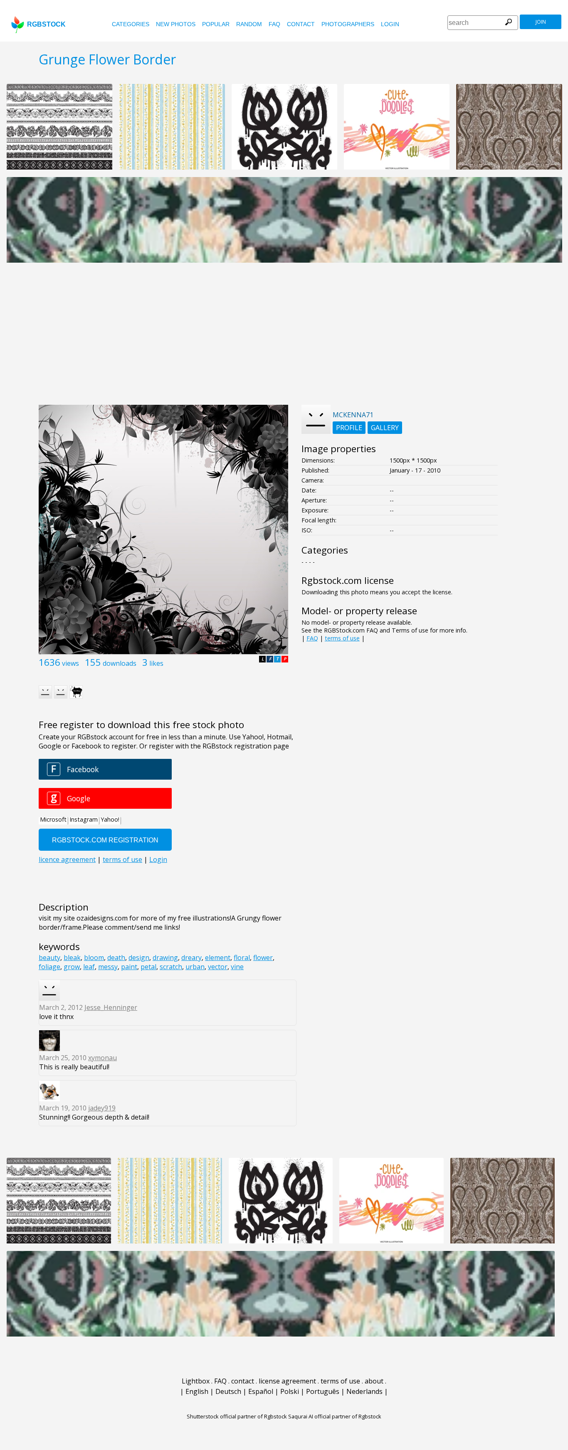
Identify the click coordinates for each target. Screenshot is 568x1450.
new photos (175, 24)
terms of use (342, 638)
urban (195, 966)
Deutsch (228, 1391)
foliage (49, 966)
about (374, 1381)
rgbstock (46, 24)
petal (148, 966)
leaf (89, 966)
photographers (347, 24)
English (196, 1391)
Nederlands (364, 1391)
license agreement (287, 1381)
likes (156, 663)
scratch (171, 966)
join (541, 21)
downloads (119, 663)
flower (263, 957)
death (116, 957)
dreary (191, 957)
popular (216, 24)
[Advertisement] (284, 338)
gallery (385, 427)
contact (301, 24)
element (217, 957)
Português (322, 1391)
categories (130, 24)
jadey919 (102, 1108)
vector (217, 966)
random (249, 24)
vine (237, 966)
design (138, 957)
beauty (49, 957)
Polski (289, 1391)
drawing (165, 957)
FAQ (274, 24)
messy (108, 966)
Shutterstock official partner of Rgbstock (237, 1416)
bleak (72, 957)
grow (72, 966)
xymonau (102, 1057)
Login (390, 24)
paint (129, 966)
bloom (94, 957)
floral (242, 957)
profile (349, 427)
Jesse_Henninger (110, 1007)
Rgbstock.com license (347, 580)
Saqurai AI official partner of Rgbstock (334, 1416)
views (70, 663)
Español (260, 1391)
